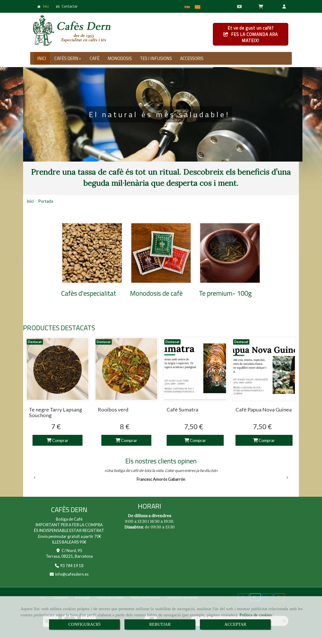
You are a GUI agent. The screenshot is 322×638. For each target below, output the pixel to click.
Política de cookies (255, 614)
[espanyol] (188, 7)
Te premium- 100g (225, 293)
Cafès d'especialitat (88, 293)
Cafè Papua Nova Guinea (263, 409)
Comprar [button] (197, 440)
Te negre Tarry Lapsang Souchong (55, 412)
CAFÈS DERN (66, 58)
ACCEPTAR (235, 624)
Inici (45, 6)
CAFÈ (94, 58)
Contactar (69, 6)
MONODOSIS (120, 58)
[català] (199, 7)
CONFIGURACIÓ (84, 624)
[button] (284, 6)
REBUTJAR (160, 624)
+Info (159, 147)
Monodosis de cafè (156, 293)
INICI (41, 58)
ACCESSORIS (191, 58)
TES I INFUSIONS (156, 58)
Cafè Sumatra (182, 409)
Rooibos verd (113, 409)
